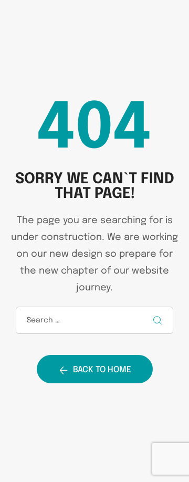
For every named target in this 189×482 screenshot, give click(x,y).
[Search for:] (94, 319)
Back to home (102, 369)
